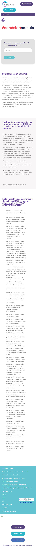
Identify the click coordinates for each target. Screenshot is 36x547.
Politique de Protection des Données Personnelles (15, 472)
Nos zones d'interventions (9, 511)
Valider (9, 57)
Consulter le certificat (25, 502)
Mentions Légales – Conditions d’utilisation (13, 478)
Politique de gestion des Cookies (11, 475)
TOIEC (3, 495)
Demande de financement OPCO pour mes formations (16, 44)
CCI (3, 501)
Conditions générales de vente (10, 481)
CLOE (3, 498)
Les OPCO (5, 508)
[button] (4, 14)
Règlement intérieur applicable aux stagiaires (14, 484)
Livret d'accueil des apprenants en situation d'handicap (17, 488)
